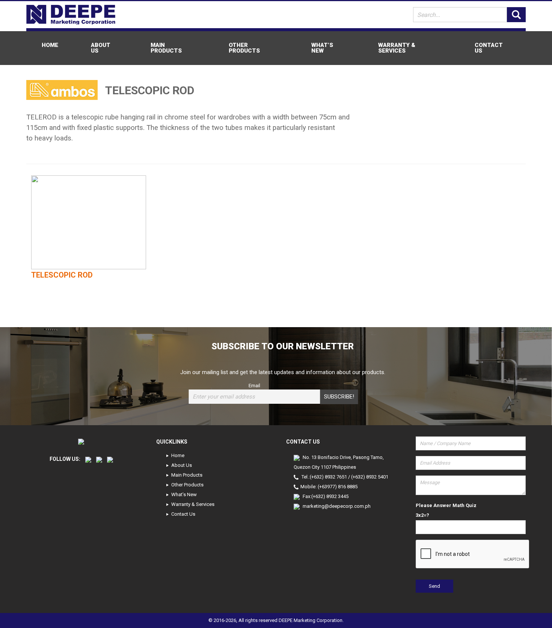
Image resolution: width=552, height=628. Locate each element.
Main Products (166, 48)
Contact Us (489, 48)
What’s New (322, 48)
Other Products (244, 48)
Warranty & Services (396, 48)
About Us (100, 48)
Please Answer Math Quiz (446, 505)
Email (254, 385)
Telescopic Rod (62, 274)
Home (50, 45)
